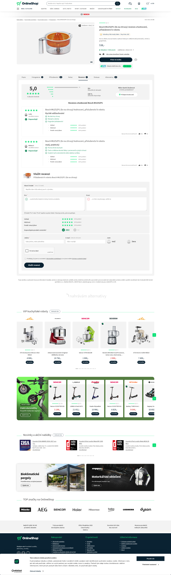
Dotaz (70, 77)
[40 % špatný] (65, 219)
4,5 (29, 350)
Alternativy (109, 77)
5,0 (104, 23)
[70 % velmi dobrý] (69, 219)
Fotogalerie (36, 77)
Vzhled (26, 219)
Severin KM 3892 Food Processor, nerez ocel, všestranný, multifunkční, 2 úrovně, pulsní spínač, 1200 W (113, 356)
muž (113, 241)
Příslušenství (52, 20)
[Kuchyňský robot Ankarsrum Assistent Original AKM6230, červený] (58, 335)
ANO (67, 230)
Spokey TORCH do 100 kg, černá (133, 407)
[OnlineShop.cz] (27, 4)
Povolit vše (150, 559)
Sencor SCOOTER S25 (57, 406)
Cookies (123, 546)
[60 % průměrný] (68, 219)
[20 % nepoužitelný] (63, 219)
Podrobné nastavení (149, 564)
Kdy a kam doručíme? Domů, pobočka (117, 54)
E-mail (73, 238)
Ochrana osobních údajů (128, 542)
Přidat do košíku (115, 60)
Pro (26, 195)
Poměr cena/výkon (30, 225)
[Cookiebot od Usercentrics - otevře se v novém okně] (16, 571)
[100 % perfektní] (72, 219)
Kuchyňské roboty (43, 20)
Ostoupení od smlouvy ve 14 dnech (63, 548)
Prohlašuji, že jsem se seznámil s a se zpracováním (57, 259)
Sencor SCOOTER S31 (114, 406)
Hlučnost (27, 222)
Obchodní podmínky (58, 542)
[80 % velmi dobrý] (70, 219)
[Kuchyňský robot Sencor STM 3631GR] (85, 335)
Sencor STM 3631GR (85, 353)
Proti (88, 195)
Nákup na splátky (58, 550)
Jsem (108, 238)
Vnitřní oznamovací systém (129, 544)
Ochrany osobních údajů (79, 259)
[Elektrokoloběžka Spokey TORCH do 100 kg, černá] (133, 392)
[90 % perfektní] (71, 219)
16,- (120, 66)
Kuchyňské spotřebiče (30, 20)
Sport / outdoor (80, 9)
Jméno (27, 238)
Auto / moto (67, 9)
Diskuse (96, 77)
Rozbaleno (127, 9)
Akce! (123, 550)
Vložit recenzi (34, 265)
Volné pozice (91, 546)
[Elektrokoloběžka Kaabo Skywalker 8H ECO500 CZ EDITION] (95, 392)
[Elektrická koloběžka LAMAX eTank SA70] (76, 392)
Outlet (118, 9)
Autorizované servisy (59, 546)
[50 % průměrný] (66, 219)
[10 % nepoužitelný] (62, 219)
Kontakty (89, 542)
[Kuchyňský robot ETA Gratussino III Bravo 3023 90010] (30, 335)
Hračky (92, 9)
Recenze (81, 77)
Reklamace (56, 544)
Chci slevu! (127, 66)
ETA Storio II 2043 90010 (141, 353)
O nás (88, 544)
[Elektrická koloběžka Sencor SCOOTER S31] (114, 392)
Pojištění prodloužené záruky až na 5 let (64, 552)
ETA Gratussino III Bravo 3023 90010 (29, 354)
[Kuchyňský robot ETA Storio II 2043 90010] (141, 335)
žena (134, 241)
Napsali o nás (91, 550)
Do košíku (30, 362)
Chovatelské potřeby (105, 9)
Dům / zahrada (54, 9)
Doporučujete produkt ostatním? (35, 230)
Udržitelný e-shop (92, 552)
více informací (36, 450)
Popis (24, 77)
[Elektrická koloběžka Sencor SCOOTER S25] (57, 392)
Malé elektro (20, 20)
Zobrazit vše (55, 311)
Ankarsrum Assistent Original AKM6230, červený (57, 354)
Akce (136, 9)
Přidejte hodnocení (127, 95)
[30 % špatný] (64, 219)
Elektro (44, 9)
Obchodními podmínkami (53, 259)
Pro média (90, 548)
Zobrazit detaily (35, 571)
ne (78, 230)
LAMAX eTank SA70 (76, 406)
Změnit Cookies (126, 548)
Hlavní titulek (34, 186)
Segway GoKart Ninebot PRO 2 (152, 407)
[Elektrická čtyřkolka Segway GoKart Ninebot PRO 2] (152, 392)
